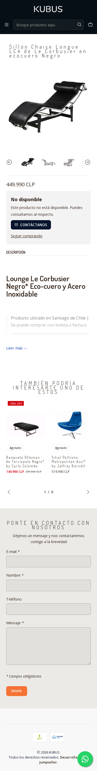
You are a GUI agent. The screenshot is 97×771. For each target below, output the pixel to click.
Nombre (15, 575)
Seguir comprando (26, 236)
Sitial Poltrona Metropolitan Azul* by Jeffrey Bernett (69, 461)
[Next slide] (87, 162)
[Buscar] (79, 25)
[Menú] (6, 25)
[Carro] (90, 25)
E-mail (13, 551)
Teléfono (14, 599)
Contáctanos (33, 224)
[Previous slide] (10, 162)
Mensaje (15, 623)
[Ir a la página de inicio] (48, 9)
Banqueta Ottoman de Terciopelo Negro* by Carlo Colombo (25, 461)
